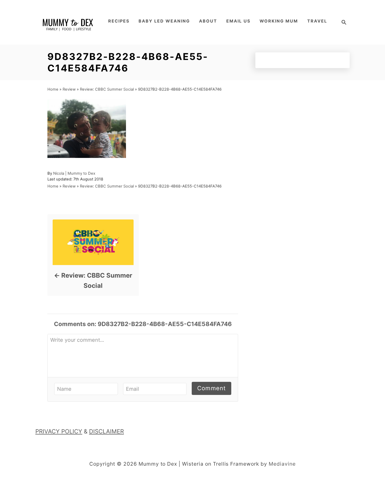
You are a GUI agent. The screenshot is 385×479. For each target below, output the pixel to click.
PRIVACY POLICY (58, 431)
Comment (211, 388)
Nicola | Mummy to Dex (74, 173)
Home (52, 89)
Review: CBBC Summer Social (107, 89)
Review (69, 89)
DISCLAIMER (106, 431)
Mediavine (282, 464)
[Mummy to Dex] (68, 22)
